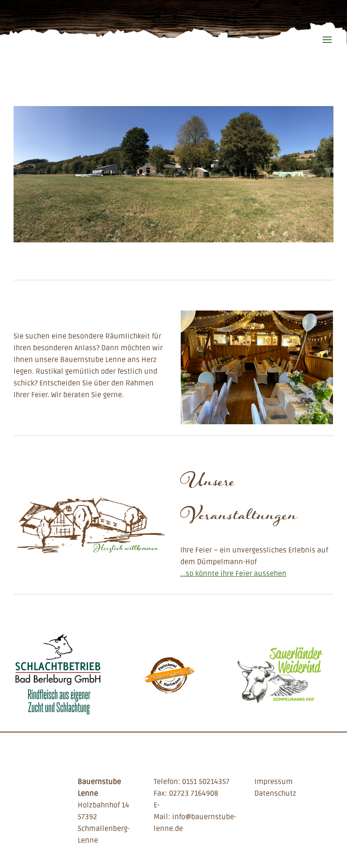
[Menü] (327, 34)
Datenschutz (275, 793)
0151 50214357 (206, 781)
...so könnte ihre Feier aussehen (233, 573)
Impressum (273, 781)
